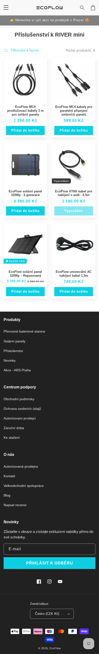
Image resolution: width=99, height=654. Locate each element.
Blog (7, 495)
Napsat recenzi (15, 505)
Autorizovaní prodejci (20, 418)
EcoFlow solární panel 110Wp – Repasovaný (25, 273)
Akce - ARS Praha (17, 370)
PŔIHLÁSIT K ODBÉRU (49, 563)
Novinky (10, 360)
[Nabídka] (6, 7)
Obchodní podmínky (19, 399)
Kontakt (9, 476)
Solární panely (14, 341)
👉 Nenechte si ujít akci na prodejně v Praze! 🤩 (49, 20)
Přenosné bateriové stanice (24, 331)
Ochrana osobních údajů (22, 409)
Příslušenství (13, 351)
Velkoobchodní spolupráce (24, 486)
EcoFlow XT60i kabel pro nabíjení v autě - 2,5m (73, 193)
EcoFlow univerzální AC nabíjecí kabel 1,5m (74, 273)
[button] (82, 7)
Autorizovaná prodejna (21, 466)
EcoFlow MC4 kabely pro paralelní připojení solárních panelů (73, 110)
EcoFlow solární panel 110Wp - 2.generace (25, 193)
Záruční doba (14, 428)
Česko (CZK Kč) (47, 613)
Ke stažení (12, 437)
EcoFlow (55, 648)
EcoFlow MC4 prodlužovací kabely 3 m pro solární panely (25, 110)
